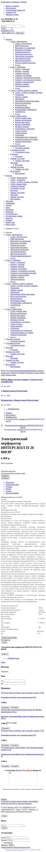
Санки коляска (21, 133)
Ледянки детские (22, 127)
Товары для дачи (17, 167)
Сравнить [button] (5, 476)
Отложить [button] (5, 478)
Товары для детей (17, 159)
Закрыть (5, 654)
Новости (9, 218)
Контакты (10, 210)
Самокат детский (22, 73)
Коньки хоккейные (22, 124)
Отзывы (9, 220)
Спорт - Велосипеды (18, 41)
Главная (9, 413)
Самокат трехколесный (24, 82)
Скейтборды (20, 112)
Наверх (4, 799)
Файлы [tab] (8, 489)
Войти (11, 845)
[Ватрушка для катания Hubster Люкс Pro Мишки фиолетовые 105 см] (23, 712)
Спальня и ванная (17, 146)
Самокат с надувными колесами (28, 80)
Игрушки (14, 163)
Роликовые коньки (22, 107)
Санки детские (21, 131)
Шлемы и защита (22, 84)
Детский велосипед (23, 58)
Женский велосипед (23, 61)
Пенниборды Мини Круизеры (27, 101)
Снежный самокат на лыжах (26, 139)
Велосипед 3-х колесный (25, 48)
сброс (3, 662)
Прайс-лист (10, 222)
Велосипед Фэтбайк (23, 50)
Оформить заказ (12, 14)
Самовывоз (10, 203)
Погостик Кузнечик (23, 103)
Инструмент (15, 171)
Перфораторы (12, 409)
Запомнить (8, 843)
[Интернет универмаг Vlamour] (14, 2)
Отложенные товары (14, 216)
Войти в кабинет (12, 6)
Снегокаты (19, 135)
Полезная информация (19, 371)
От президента (11, 214)
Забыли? (4, 845)
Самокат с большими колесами (27, 78)
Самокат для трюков (23, 75)
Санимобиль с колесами (24, 129)
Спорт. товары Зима (18, 116)
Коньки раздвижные (23, 120)
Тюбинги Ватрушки (23, 141)
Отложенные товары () (15, 10)
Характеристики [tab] (12, 485)
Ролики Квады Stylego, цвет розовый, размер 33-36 (18, 697)
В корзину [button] (5, 707)
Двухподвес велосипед (24, 56)
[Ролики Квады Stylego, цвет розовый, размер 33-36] (22, 693)
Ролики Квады (21, 105)
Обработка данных (36, 371)
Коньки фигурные (22, 122)
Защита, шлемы (21, 97)
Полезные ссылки (32, 373)
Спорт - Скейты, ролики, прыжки (24, 90)
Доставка (9, 201)
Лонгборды (19, 99)
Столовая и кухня (17, 150)
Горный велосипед (22, 52)
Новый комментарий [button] (9, 638)
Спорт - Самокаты (17, 67)
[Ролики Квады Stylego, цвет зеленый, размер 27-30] (22, 731)
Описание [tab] (10, 482)
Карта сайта (10, 224)
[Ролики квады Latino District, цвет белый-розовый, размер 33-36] (23, 750)
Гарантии (9, 212)
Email (3, 838)
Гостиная (14, 154)
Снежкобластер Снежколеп (26, 137)
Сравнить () (11, 12)
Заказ (8, 207)
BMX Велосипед (22, 46)
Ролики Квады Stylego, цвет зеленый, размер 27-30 (18, 735)
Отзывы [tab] (9, 487)
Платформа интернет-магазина (14, 849)
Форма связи (11, 375)
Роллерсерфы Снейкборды (26, 110)
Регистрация (11, 8)
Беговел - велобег (22, 71)
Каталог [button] (9, 176)
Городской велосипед (23, 54)
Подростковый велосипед (25, 63)
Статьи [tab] (8, 491)
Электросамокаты (22, 86)
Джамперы (19, 95)
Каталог (9, 39)
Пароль (4, 840)
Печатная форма (12, 493)
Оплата (9, 205)
